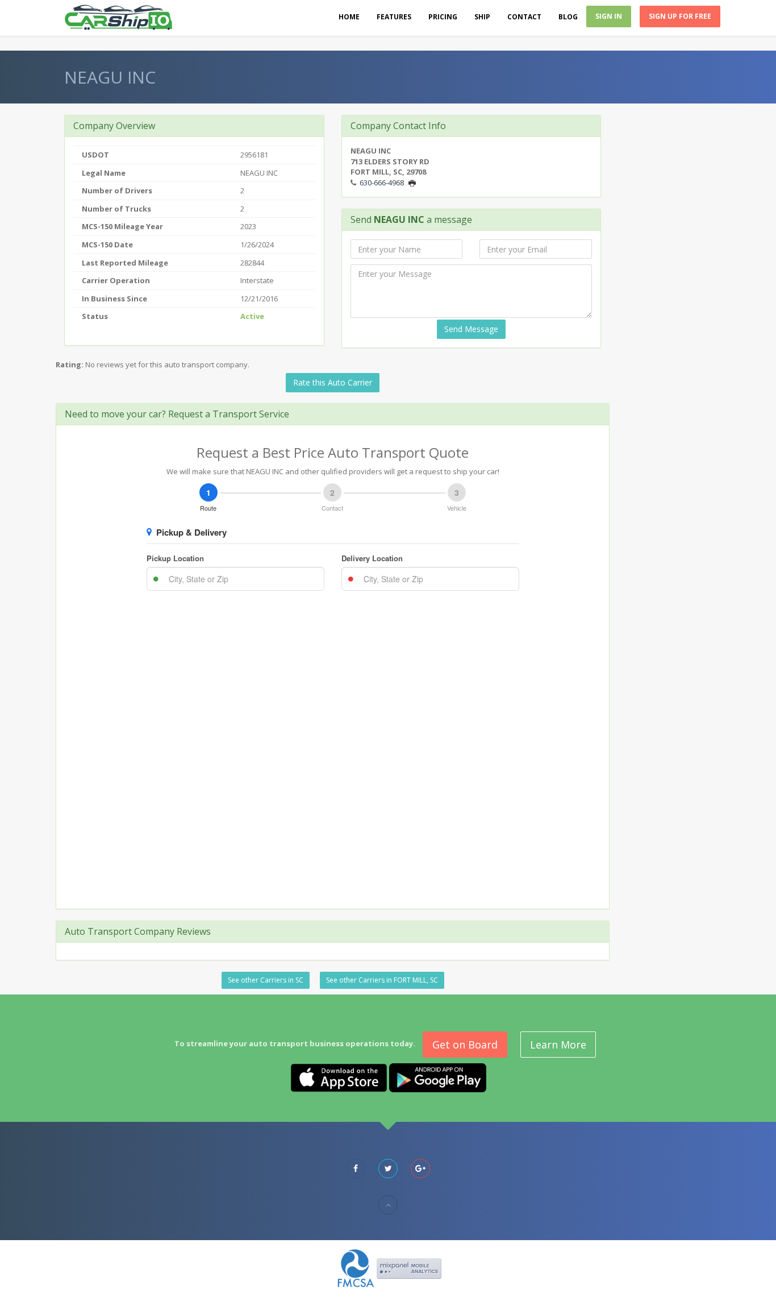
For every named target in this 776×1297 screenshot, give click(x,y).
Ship (482, 17)
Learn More (558, 1044)
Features (394, 17)
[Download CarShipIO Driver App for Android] (437, 1077)
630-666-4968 (382, 182)
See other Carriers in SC (265, 980)
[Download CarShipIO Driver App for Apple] (338, 1077)
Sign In (608, 16)
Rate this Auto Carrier (332, 382)
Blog (568, 17)
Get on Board (465, 1044)
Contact (524, 17)
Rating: (70, 364)
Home (349, 17)
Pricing (442, 17)
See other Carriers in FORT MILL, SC (382, 980)
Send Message (471, 329)
